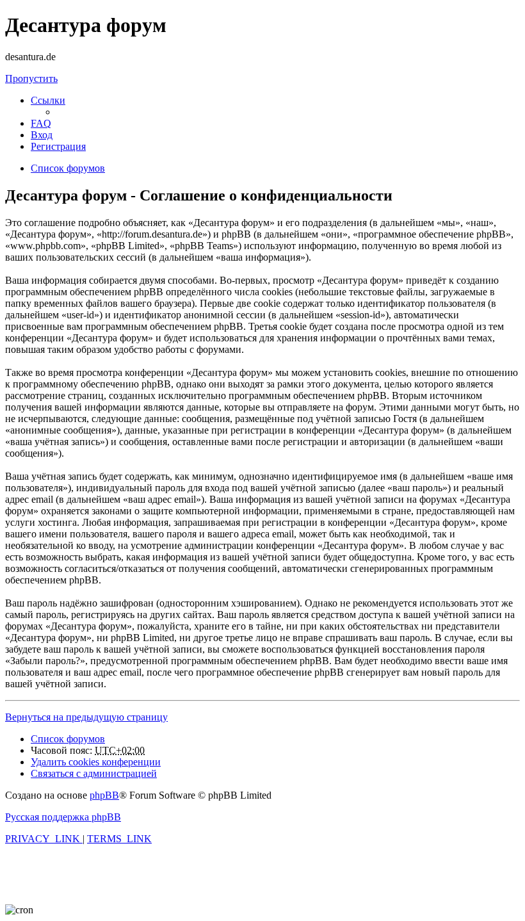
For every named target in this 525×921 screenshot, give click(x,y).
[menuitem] (41, 123)
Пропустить (31, 78)
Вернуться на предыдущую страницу (86, 717)
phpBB (104, 795)
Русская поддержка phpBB (63, 816)
